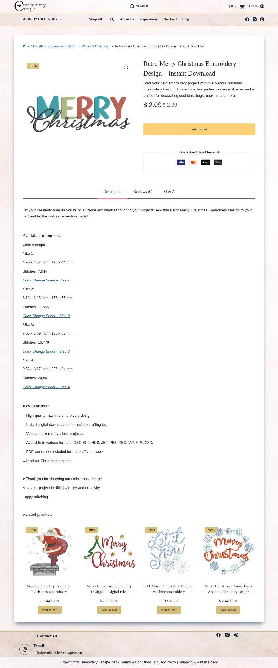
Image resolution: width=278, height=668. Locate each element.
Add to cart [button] (49, 610)
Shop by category (40, 19)
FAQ (110, 19)
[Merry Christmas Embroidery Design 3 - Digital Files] (109, 551)
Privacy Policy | (166, 662)
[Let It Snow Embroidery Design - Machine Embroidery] (169, 551)
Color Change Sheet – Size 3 (46, 351)
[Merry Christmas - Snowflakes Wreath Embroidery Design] (228, 551)
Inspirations (148, 19)
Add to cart (199, 129)
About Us (127, 19)
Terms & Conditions (136, 662)
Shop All (95, 19)
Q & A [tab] (169, 191)
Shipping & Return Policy (198, 662)
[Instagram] (255, 19)
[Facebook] (247, 19)
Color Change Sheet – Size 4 (46, 387)
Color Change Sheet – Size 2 (46, 316)
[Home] (24, 46)
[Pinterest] (262, 19)
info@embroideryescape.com (57, 652)
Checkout (169, 19)
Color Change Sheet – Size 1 (46, 280)
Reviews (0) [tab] (142, 191)
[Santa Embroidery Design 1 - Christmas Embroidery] (50, 551)
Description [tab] (112, 191)
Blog (185, 19)
